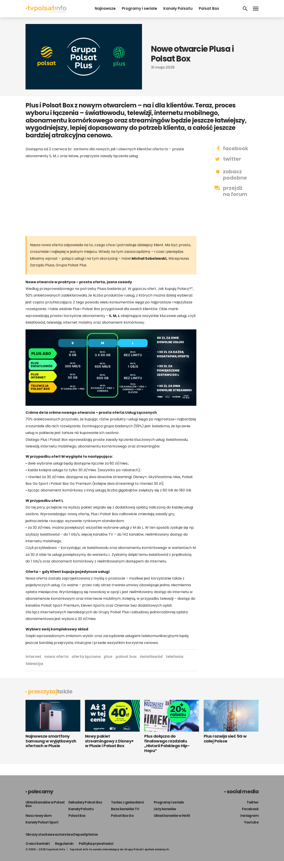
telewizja (34, 663)
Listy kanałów (165, 809)
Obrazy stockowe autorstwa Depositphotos (62, 834)
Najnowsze (105, 8)
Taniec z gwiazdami (127, 802)
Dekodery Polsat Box (85, 802)
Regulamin (64, 843)
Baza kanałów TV (125, 809)
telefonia (174, 656)
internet (33, 656)
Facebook (250, 809)
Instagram (249, 815)
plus (108, 656)
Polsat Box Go (122, 815)
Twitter (252, 802)
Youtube (251, 822)
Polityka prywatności (96, 843)
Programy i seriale (139, 8)
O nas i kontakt (38, 843)
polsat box (126, 656)
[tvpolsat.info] (46, 11)
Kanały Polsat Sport (42, 822)
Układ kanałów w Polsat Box (45, 804)
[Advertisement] (111, 197)
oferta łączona (86, 656)
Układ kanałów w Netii (172, 815)
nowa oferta (56, 656)
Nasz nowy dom (38, 815)
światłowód (151, 656)
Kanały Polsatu (178, 8)
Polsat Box (209, 8)
